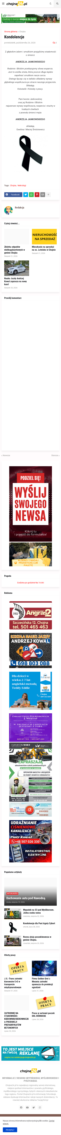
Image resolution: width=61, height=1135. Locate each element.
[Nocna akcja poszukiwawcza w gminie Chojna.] (12, 941)
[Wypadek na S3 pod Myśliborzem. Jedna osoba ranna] (12, 914)
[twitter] (33, 1107)
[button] (3, 3)
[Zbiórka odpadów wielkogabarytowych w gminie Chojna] (16, 236)
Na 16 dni (39, 583)
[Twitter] (25, 194)
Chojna (22, 32)
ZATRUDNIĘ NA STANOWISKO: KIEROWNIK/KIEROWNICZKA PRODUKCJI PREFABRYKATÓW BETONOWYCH (16, 1020)
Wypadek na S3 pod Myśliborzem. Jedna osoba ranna (38, 911)
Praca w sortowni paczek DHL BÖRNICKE (43, 1014)
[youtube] (27, 1107)
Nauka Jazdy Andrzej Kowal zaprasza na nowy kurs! (15, 281)
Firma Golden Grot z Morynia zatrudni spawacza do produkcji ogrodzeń (42, 983)
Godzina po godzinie (26, 583)
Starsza (54, 455)
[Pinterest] (37, 194)
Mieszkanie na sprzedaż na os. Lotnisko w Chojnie (44, 248)
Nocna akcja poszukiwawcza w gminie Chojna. (37, 938)
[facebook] (21, 1107)
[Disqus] (30, 339)
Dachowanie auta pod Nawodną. (26, 898)
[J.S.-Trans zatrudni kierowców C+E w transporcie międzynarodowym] (16, 968)
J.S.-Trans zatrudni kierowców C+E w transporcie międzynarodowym (13, 983)
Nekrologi (22, 185)
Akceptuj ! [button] (10, 1130)
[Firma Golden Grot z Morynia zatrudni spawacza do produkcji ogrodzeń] (44, 968)
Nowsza (6, 455)
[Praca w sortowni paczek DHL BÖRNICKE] (44, 1003)
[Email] (42, 194)
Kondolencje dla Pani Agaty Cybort (39, 923)
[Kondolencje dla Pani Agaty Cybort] (12, 927)
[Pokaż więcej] (48, 194)
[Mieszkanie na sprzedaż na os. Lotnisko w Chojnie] (44, 236)
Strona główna (10, 32)
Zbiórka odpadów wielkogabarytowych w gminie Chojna (14, 250)
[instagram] (39, 1107)
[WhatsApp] (31, 194)
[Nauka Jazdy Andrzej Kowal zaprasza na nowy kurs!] (16, 268)
